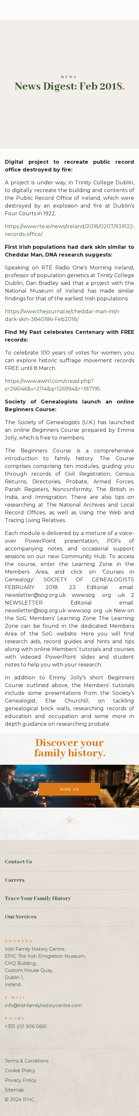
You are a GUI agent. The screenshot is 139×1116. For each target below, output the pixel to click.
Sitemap (14, 1090)
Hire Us (69, 789)
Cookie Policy (20, 1070)
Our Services (21, 917)
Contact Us (18, 862)
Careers (15, 880)
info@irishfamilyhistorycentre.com (43, 1005)
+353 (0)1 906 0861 (26, 1026)
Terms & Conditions (26, 1061)
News (69, 77)
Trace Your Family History (38, 898)
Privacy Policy (20, 1080)
